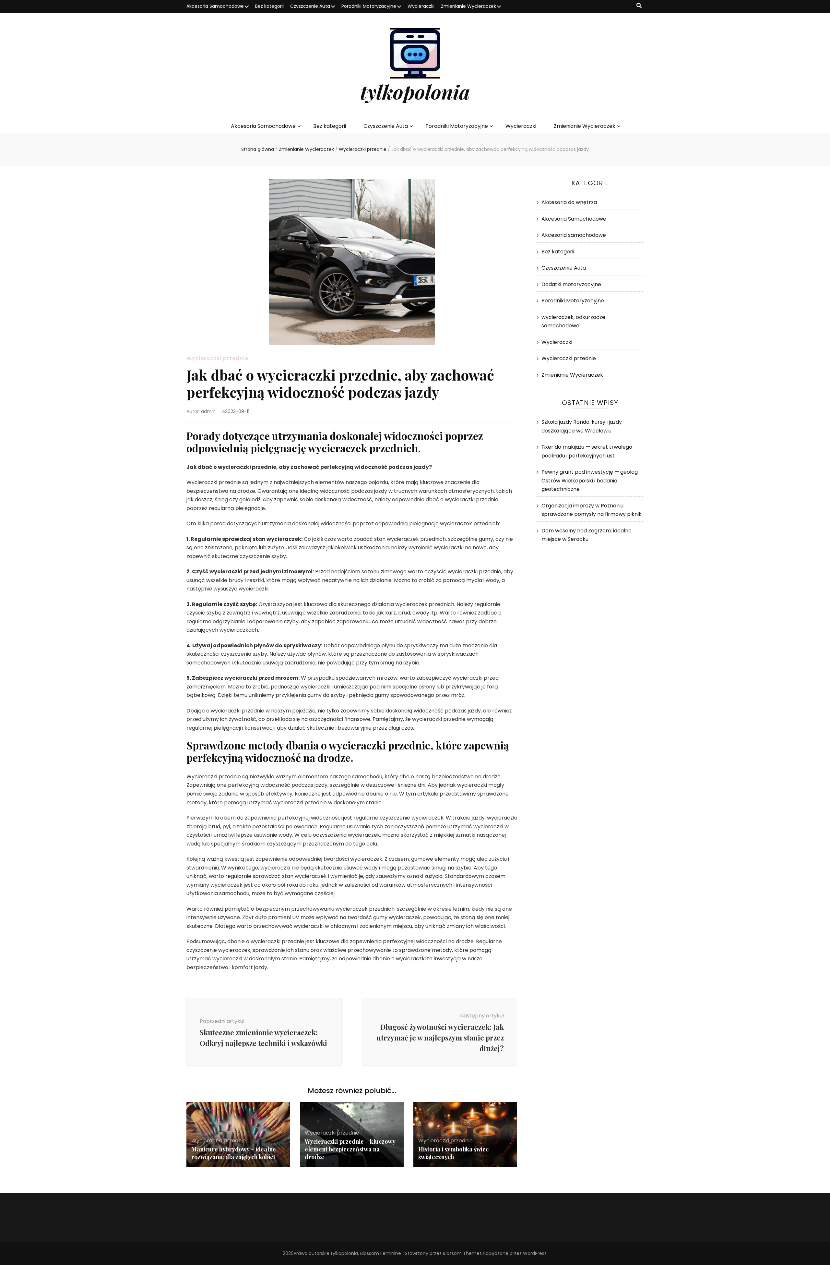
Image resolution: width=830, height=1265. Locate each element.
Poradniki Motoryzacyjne (368, 6)
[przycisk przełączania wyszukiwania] (639, 6)
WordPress (535, 1253)
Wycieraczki (421, 6)
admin (208, 411)
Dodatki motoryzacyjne (571, 284)
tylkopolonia (415, 91)
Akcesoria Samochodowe (215, 6)
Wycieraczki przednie (217, 358)
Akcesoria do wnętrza (569, 202)
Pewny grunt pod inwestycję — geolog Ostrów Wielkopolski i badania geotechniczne (589, 480)
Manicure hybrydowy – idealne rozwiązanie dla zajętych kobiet (233, 1153)
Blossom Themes (462, 1253)
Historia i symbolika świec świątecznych (453, 1153)
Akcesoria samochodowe (573, 235)
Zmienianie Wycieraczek (468, 6)
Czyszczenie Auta (310, 6)
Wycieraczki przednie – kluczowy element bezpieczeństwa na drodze (350, 1149)
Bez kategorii (269, 6)
